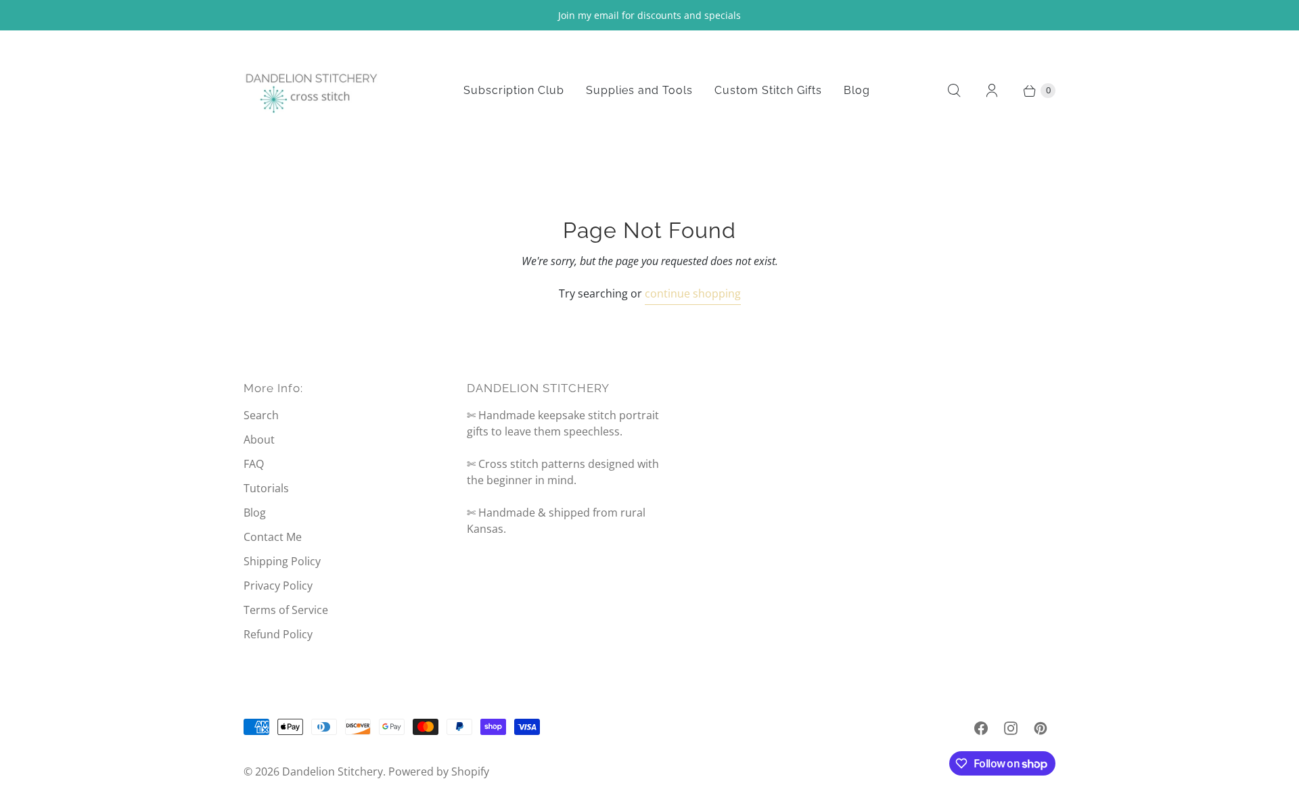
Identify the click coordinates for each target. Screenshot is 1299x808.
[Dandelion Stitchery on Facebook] (981, 728)
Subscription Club (513, 90)
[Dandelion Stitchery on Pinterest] (1040, 728)
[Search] (954, 90)
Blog (857, 90)
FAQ (254, 463)
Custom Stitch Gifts (768, 90)
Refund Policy (278, 634)
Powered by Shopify (438, 771)
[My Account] (992, 90)
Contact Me (273, 536)
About (259, 439)
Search (261, 415)
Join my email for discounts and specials (649, 15)
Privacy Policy (278, 585)
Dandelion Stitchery (332, 771)
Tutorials (266, 488)
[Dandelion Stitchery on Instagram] (1011, 728)
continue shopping (693, 293)
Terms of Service (286, 609)
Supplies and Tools (639, 90)
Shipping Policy (282, 561)
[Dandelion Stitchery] (311, 90)
